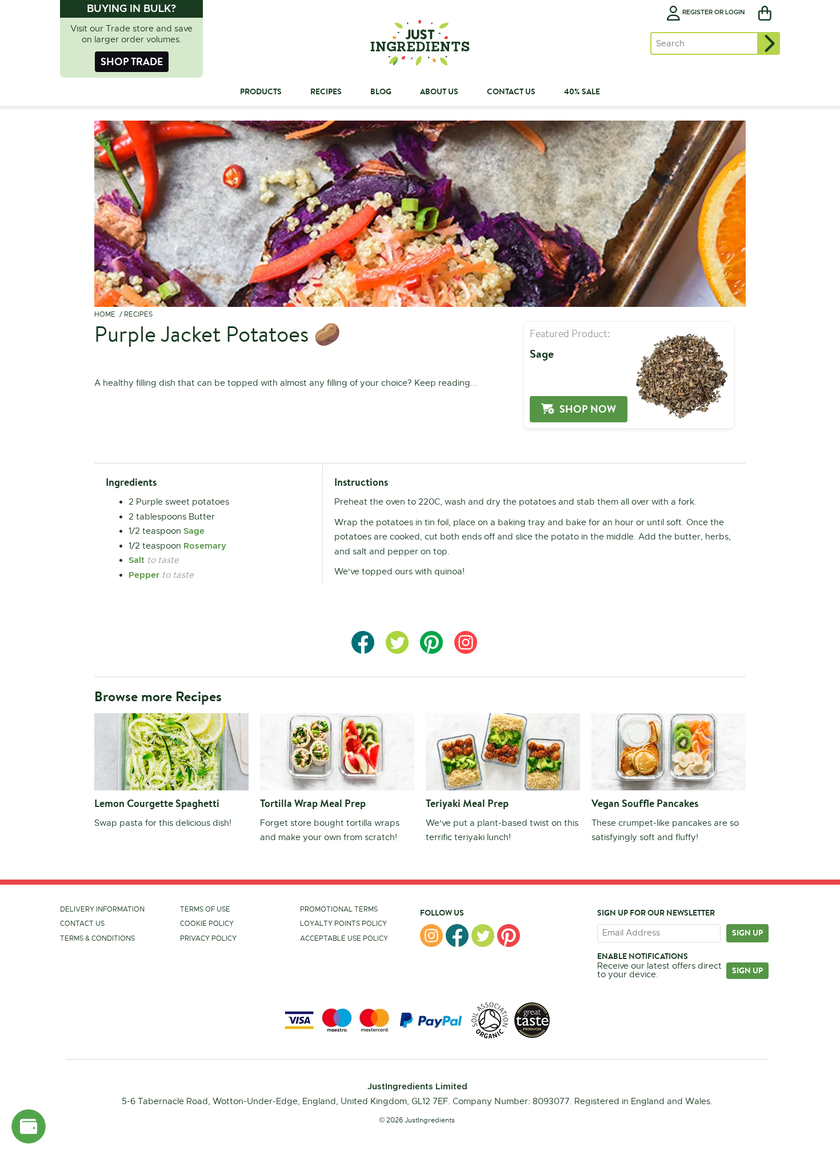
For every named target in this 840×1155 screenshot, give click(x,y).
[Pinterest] (508, 935)
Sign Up (747, 970)
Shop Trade (132, 61)
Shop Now (587, 409)
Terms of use (205, 909)
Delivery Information (102, 909)
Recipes (138, 314)
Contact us (82, 923)
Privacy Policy (208, 938)
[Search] (768, 43)
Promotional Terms (339, 909)
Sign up (747, 932)
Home (104, 314)
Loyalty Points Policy (343, 923)
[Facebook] (457, 935)
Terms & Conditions (97, 938)
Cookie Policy (207, 923)
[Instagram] (431, 935)
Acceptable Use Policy (344, 938)
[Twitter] (482, 935)
